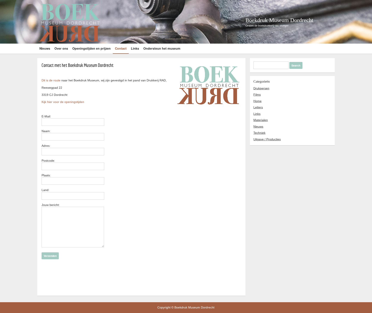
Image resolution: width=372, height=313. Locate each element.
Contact (121, 48)
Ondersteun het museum (161, 48)
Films (257, 94)
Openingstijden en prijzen (91, 48)
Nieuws (44, 48)
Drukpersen (261, 88)
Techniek (259, 132)
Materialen (260, 120)
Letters (258, 107)
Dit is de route (51, 80)
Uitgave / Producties (267, 139)
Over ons (61, 48)
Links (135, 48)
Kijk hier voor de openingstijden (63, 102)
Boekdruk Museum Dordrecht (279, 20)
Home (257, 101)
